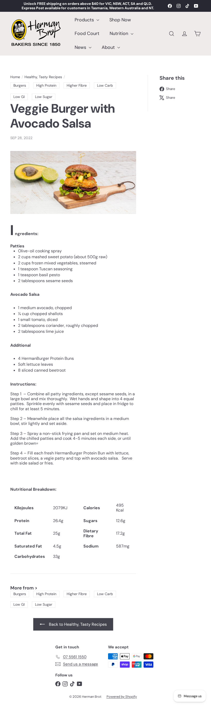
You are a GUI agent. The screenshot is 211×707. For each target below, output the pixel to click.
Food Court (87, 33)
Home (15, 77)
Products (85, 20)
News (81, 47)
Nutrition (119, 33)
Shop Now (120, 20)
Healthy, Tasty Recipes (43, 77)
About (109, 47)
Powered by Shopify (122, 696)
